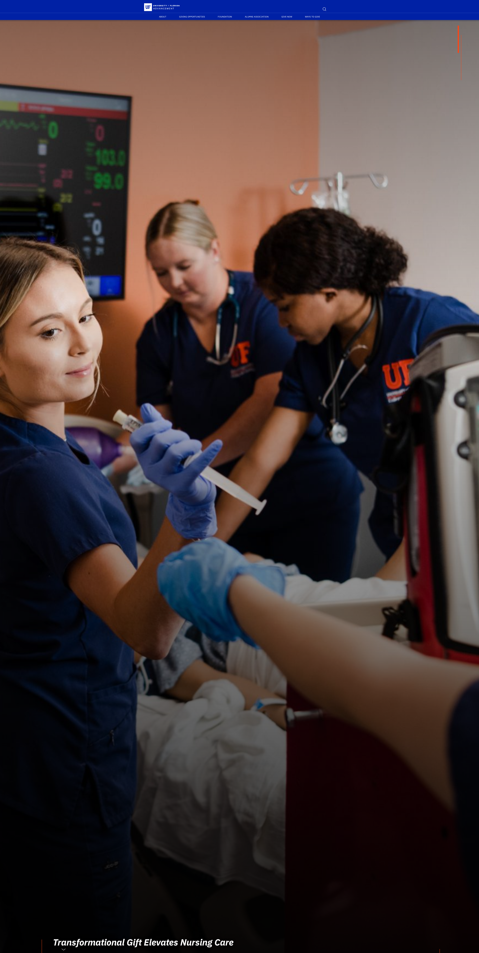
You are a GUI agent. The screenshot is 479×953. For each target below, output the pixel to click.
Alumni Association (257, 16)
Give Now (286, 16)
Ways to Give (312, 16)
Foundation (225, 16)
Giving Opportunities (192, 16)
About (162, 16)
